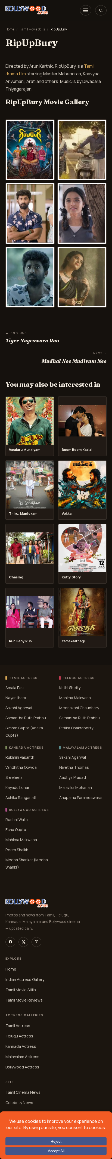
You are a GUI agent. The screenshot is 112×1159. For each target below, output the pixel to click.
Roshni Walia (16, 819)
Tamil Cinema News (23, 1092)
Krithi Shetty (69, 687)
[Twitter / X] (23, 942)
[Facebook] (10, 942)
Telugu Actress (19, 1036)
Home (9, 29)
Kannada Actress (20, 1046)
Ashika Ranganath (21, 797)
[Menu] (85, 10)
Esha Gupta (15, 829)
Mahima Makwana (75, 697)
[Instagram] (36, 942)
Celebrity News (19, 1102)
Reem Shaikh (16, 849)
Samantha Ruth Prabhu (25, 717)
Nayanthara (15, 697)
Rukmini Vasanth (19, 757)
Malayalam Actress (22, 1056)
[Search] (101, 10)
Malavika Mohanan (75, 787)
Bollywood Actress (22, 1067)
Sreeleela (14, 777)
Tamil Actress (17, 1025)
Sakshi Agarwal (18, 707)
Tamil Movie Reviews (24, 1000)
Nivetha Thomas (74, 767)
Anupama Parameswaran (81, 797)
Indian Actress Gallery (24, 979)
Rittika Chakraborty (76, 727)
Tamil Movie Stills (32, 29)
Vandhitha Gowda (21, 767)
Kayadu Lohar (17, 787)
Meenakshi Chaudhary (79, 707)
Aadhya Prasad (72, 777)
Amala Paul (14, 687)
